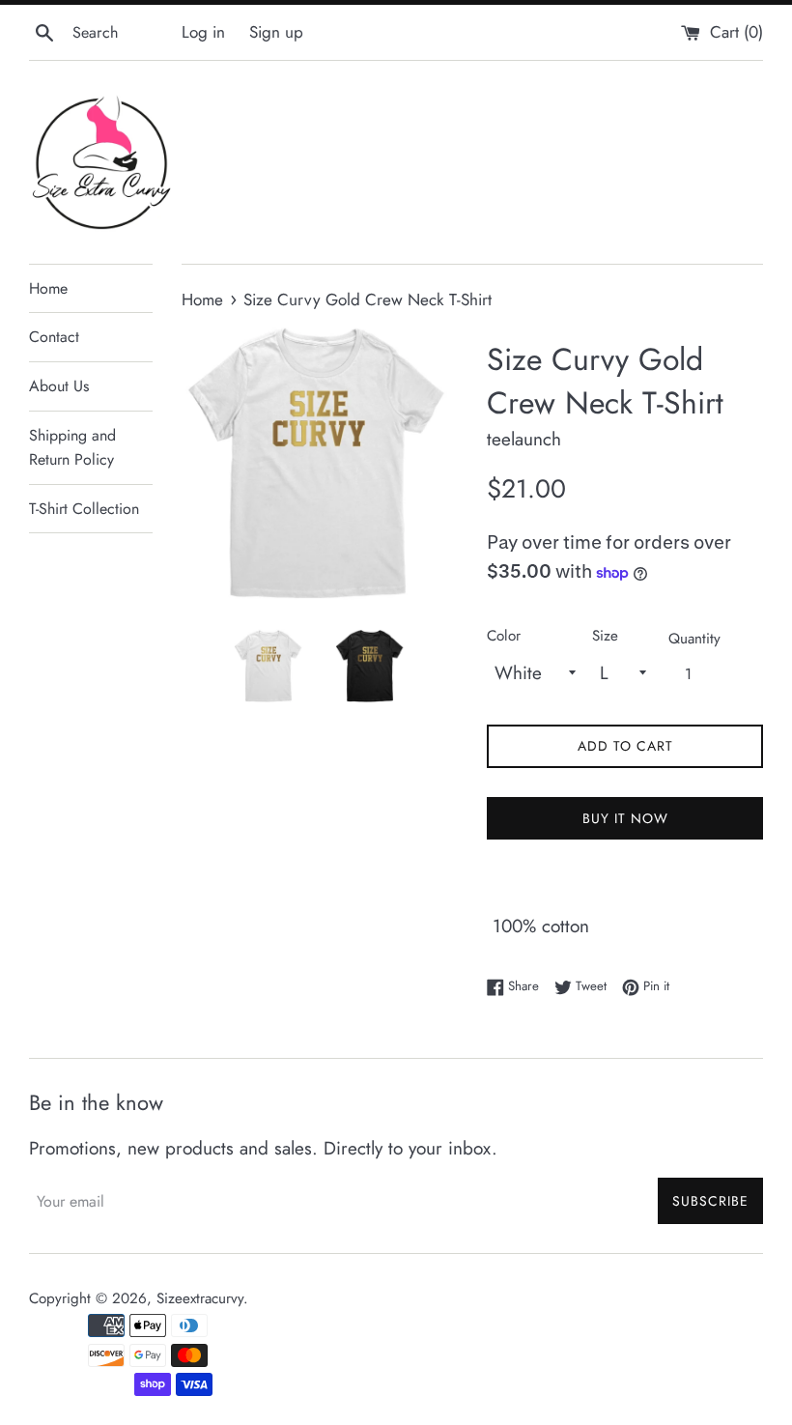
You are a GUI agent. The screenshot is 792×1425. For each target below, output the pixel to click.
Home (48, 288)
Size (605, 635)
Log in (203, 31)
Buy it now (625, 818)
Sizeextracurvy (199, 1298)
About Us (59, 386)
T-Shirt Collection (84, 509)
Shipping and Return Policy (72, 447)
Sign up (276, 31)
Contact (54, 337)
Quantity (694, 638)
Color (504, 635)
